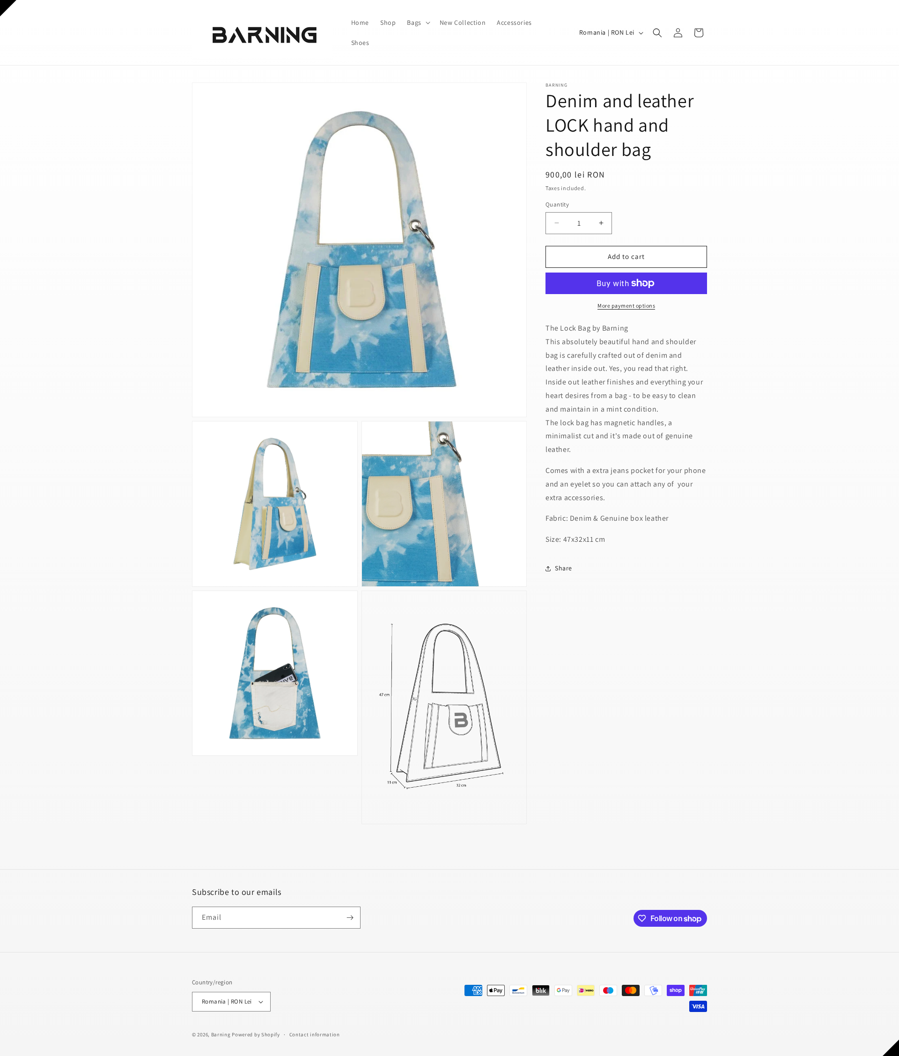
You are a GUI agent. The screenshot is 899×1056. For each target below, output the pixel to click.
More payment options (626, 305)
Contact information (314, 1034)
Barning (221, 1034)
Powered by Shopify (256, 1034)
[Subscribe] (349, 918)
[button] (417, 22)
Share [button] (563, 568)
